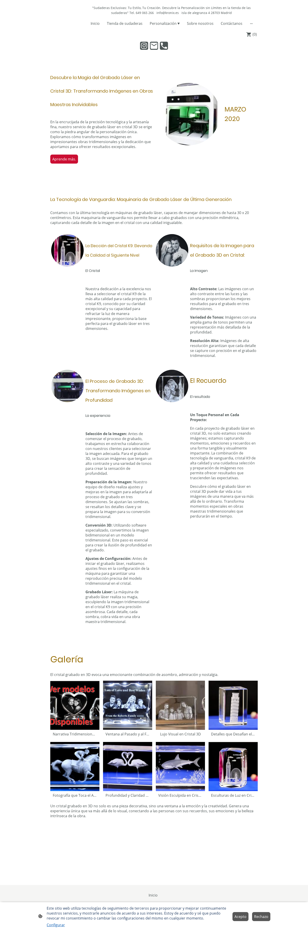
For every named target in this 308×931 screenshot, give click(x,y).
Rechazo (261, 916)
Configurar (56, 924)
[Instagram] (144, 46)
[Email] (154, 46)
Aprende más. (64, 159)
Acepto (240, 916)
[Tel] (164, 46)
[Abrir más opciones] (251, 23)
